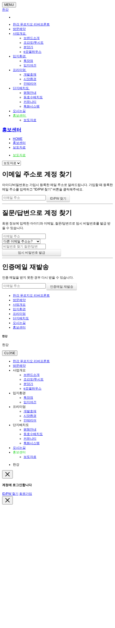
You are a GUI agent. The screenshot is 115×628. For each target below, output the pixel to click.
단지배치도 (21, 88)
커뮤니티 (30, 102)
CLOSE (9, 353)
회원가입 (25, 494)
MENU (9, 5)
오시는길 (19, 111)
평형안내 (30, 93)
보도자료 (30, 120)
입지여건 (30, 65)
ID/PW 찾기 (10, 494)
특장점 (28, 61)
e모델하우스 (32, 52)
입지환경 (19, 56)
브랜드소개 (32, 38)
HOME (17, 139)
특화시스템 (32, 106)
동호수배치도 (33, 97)
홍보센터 (19, 115)
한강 (5, 10)
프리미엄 (19, 70)
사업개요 (19, 33)
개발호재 (30, 74)
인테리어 (30, 83)
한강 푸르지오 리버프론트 (31, 24)
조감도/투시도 (34, 42)
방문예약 (19, 29)
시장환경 (30, 79)
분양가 (28, 47)
